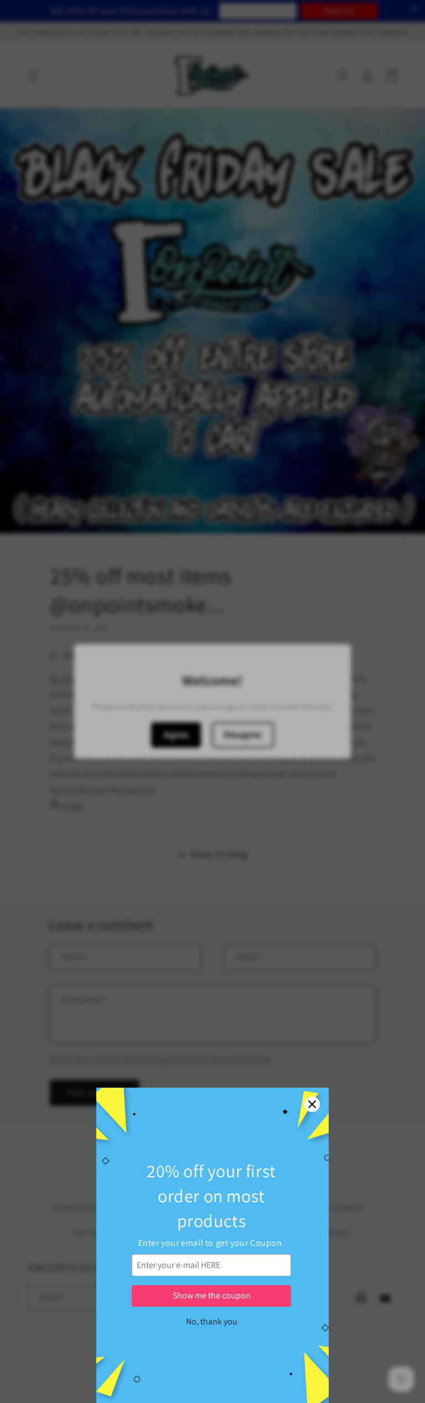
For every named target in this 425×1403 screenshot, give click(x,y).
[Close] (312, 1104)
